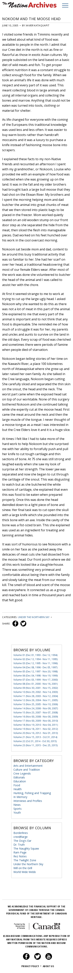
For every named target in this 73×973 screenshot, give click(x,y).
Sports (17, 808)
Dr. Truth (19, 844)
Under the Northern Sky (34, 617)
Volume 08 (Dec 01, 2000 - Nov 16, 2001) (35, 683)
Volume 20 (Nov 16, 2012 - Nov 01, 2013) (35, 733)
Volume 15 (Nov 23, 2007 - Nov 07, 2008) (35, 712)
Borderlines (20, 833)
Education (19, 781)
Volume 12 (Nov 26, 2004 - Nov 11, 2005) (35, 700)
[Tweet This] (22, 623)
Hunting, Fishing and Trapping (32, 793)
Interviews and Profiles (27, 801)
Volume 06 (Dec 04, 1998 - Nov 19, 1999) (35, 675)
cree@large (20, 837)
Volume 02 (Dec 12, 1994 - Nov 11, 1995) (35, 659)
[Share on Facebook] (15, 623)
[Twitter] (37, 958)
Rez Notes (20, 856)
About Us (48, 966)
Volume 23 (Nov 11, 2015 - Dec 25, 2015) (35, 745)
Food (16, 785)
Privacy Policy (31, 966)
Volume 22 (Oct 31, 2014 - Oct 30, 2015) (35, 741)
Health (17, 789)
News (17, 805)
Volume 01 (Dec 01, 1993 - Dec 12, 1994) (35, 655)
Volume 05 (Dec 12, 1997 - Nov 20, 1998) (35, 671)
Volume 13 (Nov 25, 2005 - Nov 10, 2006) (35, 704)
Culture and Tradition (26, 769)
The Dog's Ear (22, 841)
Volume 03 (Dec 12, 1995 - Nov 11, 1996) (35, 663)
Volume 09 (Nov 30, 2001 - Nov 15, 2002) (35, 688)
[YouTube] (48, 958)
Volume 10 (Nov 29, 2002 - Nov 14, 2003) (35, 692)
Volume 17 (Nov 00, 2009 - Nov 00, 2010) (35, 720)
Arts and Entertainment (28, 765)
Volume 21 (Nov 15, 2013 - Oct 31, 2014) (35, 737)
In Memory (20, 797)
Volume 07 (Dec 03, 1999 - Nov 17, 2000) (35, 679)
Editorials (19, 777)
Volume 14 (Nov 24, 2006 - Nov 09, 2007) (35, 708)
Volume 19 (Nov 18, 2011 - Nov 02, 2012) (35, 729)
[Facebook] (26, 958)
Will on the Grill (22, 868)
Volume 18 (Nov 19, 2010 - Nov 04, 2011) (35, 724)
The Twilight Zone (24, 860)
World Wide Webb (24, 872)
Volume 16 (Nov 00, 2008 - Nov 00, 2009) (35, 716)
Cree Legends (22, 773)
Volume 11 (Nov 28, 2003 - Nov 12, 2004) (35, 696)
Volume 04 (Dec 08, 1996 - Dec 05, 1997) (35, 667)
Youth (17, 812)
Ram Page (19, 852)
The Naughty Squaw (26, 848)
